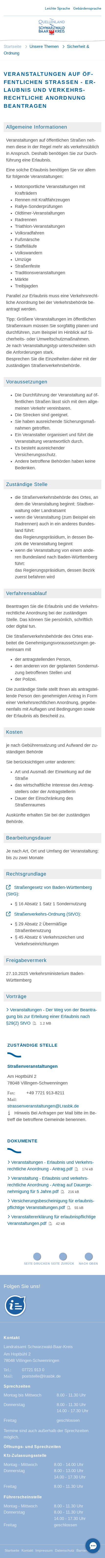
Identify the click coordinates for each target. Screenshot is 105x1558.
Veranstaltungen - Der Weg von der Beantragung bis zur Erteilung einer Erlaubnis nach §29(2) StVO (51, 1016)
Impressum (44, 1550)
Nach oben (88, 1263)
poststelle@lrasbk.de (41, 1376)
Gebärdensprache (87, 8)
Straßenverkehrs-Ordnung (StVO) (47, 914)
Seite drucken (37, 1263)
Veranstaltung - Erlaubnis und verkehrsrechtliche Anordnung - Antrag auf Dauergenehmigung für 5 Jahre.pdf (49, 1185)
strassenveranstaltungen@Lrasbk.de (43, 1106)
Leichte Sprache (57, 8)
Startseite (12, 46)
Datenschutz (64, 1550)
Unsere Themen (44, 46)
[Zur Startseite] (52, 27)
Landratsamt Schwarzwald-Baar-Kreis (38, 1346)
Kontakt (27, 1550)
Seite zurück (62, 1263)
